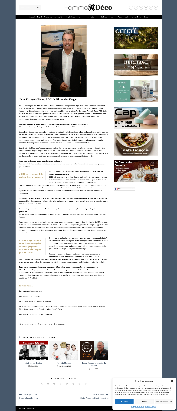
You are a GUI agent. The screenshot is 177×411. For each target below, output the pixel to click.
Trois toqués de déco (33, 363)
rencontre (62, 324)
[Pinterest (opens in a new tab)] (136, 8)
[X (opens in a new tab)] (131, 8)
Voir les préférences (164, 401)
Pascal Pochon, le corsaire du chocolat (94, 364)
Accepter (124, 401)
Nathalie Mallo (28, 324)
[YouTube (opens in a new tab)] (146, 8)
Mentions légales (150, 407)
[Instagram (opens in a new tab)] (141, 8)
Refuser (144, 401)
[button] (172, 381)
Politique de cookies (137, 407)
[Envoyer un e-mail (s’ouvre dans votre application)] (156, 8)
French (121, 188)
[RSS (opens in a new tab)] (151, 8)
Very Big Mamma (63, 363)
